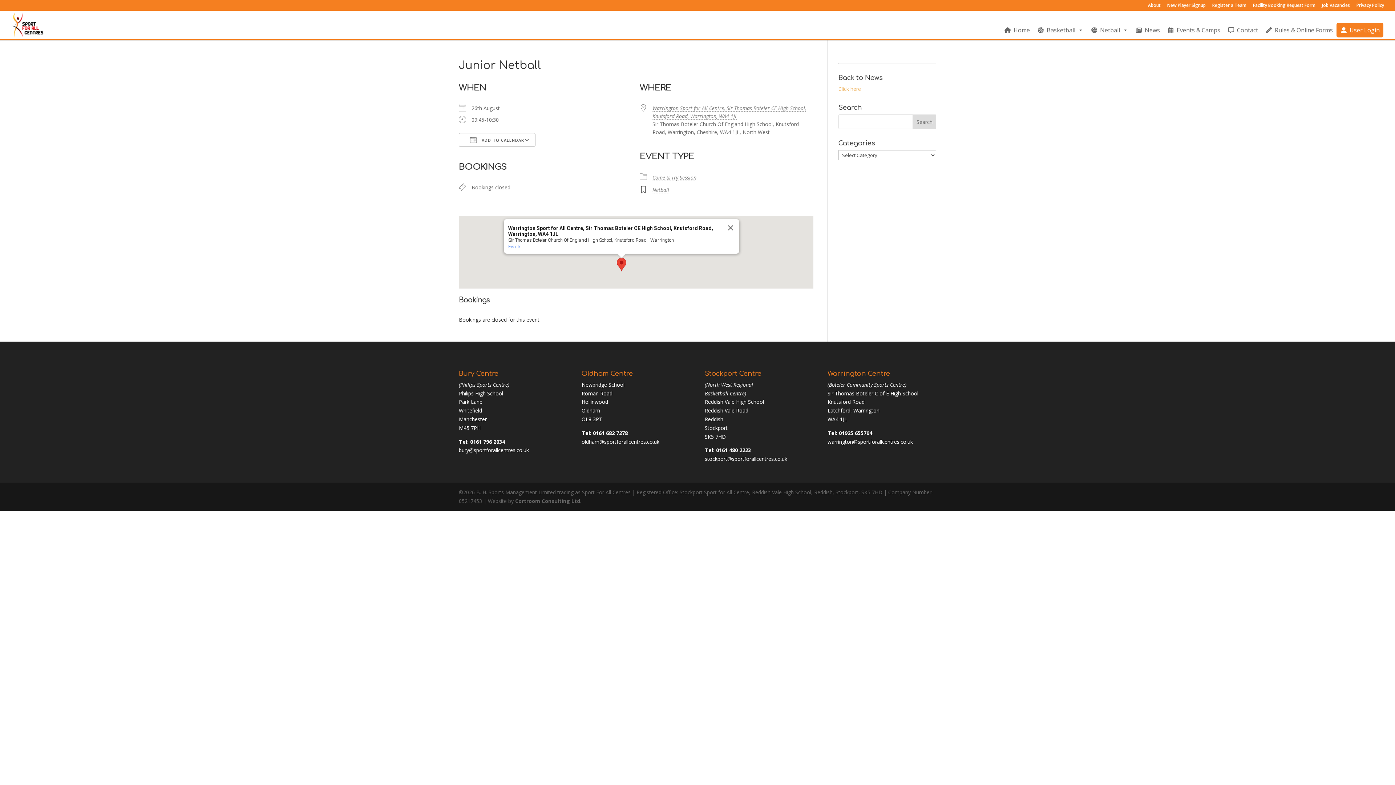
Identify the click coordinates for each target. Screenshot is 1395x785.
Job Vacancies (1336, 5)
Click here (849, 88)
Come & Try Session (674, 177)
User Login (1365, 30)
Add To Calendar (502, 140)
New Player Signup (1186, 5)
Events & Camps (1198, 30)
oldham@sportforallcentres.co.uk (620, 441)
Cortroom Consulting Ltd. (548, 501)
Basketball (1061, 30)
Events (515, 246)
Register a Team (1229, 5)
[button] (621, 264)
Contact (1247, 30)
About (1154, 5)
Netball (1110, 30)
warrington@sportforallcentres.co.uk (870, 441)
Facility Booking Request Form (1284, 5)
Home (1022, 30)
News (1152, 30)
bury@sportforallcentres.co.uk (494, 450)
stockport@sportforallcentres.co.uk (746, 458)
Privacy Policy (1370, 5)
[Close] (730, 228)
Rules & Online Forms (1304, 30)
